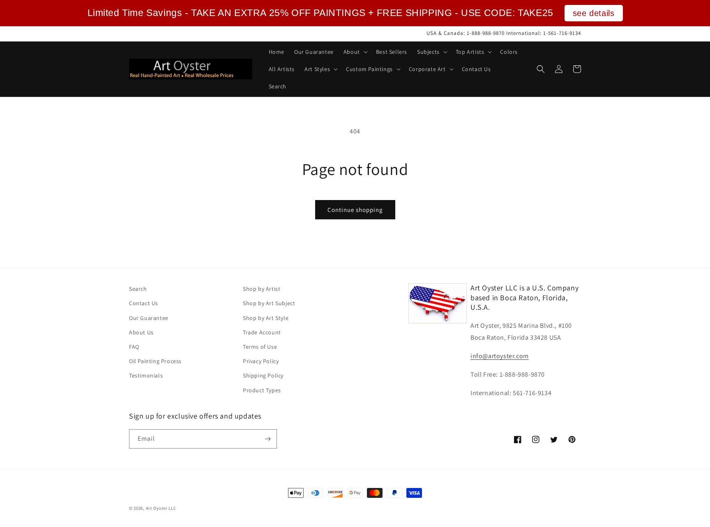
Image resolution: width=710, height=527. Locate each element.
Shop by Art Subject (269, 303)
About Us (141, 332)
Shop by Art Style (265, 318)
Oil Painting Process (155, 361)
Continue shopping (355, 210)
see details (594, 13)
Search (138, 288)
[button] (355, 51)
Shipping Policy (263, 375)
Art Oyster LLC (161, 508)
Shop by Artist (261, 288)
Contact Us (143, 303)
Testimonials (146, 375)
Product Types (262, 390)
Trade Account (262, 332)
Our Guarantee (148, 318)
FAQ (134, 346)
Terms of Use (260, 346)
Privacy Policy (261, 361)
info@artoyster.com (499, 356)
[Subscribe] (267, 439)
